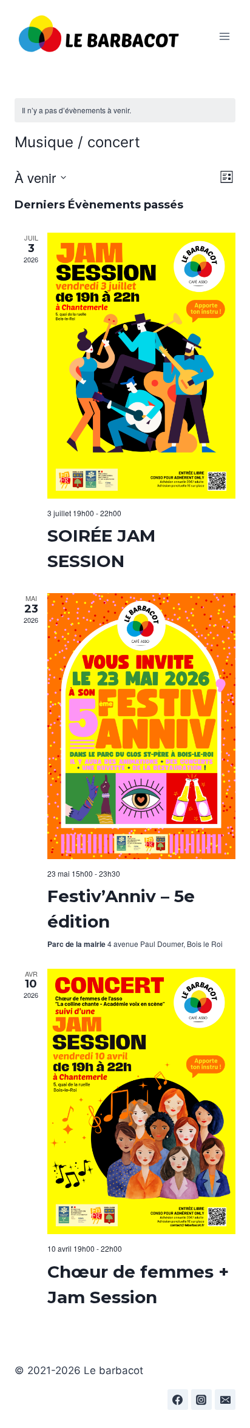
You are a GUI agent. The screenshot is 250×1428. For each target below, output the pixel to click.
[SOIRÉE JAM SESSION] (141, 365)
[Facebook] (177, 1399)
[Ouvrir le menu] (224, 36)
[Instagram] (201, 1399)
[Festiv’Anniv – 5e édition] (141, 725)
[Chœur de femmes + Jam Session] (141, 1101)
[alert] (125, 110)
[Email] (225, 1399)
